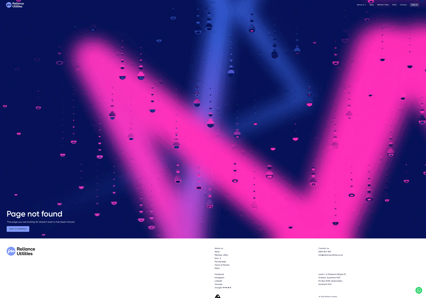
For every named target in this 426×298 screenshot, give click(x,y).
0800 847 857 (324, 252)
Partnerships (220, 262)
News (372, 5)
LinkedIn (218, 281)
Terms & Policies (222, 265)
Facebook (219, 274)
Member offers (383, 5)
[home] (15, 5)
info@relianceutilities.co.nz (330, 255)
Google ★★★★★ (223, 288)
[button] (361, 5)
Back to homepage (18, 229)
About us (219, 248)
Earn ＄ (414, 5)
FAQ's (394, 5)
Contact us (323, 248)
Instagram (219, 278)
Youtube (218, 284)
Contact (403, 5)
